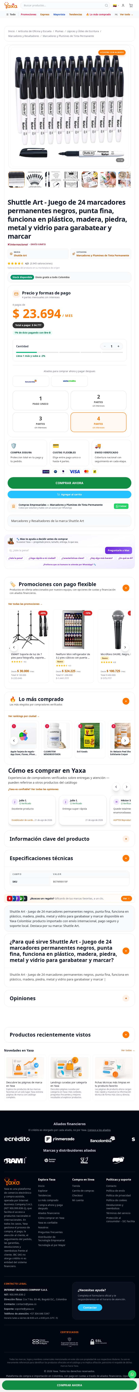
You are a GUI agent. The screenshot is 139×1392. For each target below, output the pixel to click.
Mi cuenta (78, 1200)
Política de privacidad (118, 1195)
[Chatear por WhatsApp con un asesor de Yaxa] (132, 1374)
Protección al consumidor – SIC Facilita (120, 1219)
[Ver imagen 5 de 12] (90, 179)
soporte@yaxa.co (24, 1308)
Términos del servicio (118, 1213)
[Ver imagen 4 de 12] (71, 179)
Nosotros (43, 1227)
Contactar (90, 1307)
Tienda (76, 1186)
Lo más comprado (48, 1200)
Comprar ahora (69, 483)
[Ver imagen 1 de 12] (16, 179)
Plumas (59, 31)
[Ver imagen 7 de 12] (126, 179)
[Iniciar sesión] (123, 5)
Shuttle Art (20, 255)
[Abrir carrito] (131, 5)
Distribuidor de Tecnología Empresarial (51, 1238)
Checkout (77, 1195)
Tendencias (75, 14)
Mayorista (59, 14)
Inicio (11, 31)
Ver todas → (128, 1050)
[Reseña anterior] (116, 787)
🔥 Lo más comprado (98, 14)
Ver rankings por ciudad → (23, 716)
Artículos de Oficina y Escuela (35, 31)
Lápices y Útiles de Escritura (83, 31)
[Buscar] (106, 5)
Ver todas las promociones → (25, 603)
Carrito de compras (83, 1190)
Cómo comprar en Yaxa (51, 1217)
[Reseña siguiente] (126, 787)
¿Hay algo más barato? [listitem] (101, 558)
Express (44, 14)
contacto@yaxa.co (26, 1304)
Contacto (111, 1186)
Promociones (28, 14)
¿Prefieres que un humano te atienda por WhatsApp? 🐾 (69, 564)
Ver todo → (126, 14)
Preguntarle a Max (118, 550)
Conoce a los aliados (99, 1130)
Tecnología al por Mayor (51, 1245)
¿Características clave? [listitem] (73, 558)
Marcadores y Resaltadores (23, 36)
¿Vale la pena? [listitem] (15, 558)
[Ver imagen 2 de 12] (35, 179)
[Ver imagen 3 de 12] (53, 179)
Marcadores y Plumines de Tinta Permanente (68, 36)
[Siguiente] (125, 740)
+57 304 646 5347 (39, 1313)
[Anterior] (14, 740)
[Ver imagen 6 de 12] (108, 179)
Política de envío (115, 1190)
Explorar (43, 1190)
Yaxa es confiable (47, 1222)
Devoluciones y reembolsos (114, 1206)
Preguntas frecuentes (50, 1232)
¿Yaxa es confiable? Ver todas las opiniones (33, 789)
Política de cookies (116, 1200)
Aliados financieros (49, 1213)
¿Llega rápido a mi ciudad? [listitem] (42, 558)
